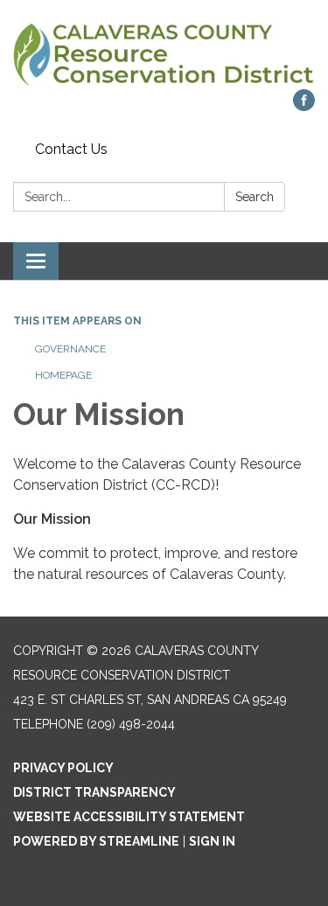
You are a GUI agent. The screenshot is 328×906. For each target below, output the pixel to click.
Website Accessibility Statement (129, 817)
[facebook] (304, 106)
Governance (70, 349)
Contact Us (71, 149)
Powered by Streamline (96, 841)
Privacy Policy (63, 768)
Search (254, 197)
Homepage (63, 375)
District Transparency (94, 792)
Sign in (212, 841)
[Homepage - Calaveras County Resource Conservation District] (164, 53)
